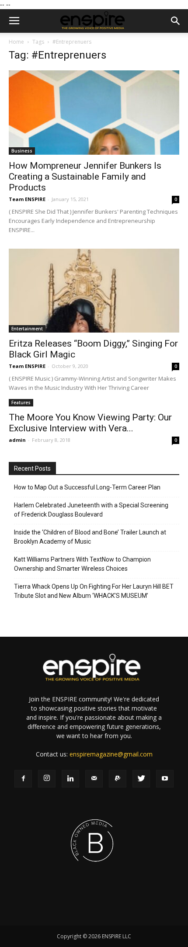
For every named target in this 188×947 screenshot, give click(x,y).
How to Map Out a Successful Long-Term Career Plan (87, 487)
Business (21, 151)
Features (21, 402)
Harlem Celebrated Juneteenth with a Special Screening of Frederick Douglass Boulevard (91, 510)
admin (17, 440)
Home (16, 41)
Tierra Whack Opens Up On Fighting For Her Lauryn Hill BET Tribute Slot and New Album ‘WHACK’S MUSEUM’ (94, 591)
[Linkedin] (70, 778)
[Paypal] (117, 778)
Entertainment (27, 329)
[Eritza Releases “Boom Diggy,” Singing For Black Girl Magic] (94, 291)
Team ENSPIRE (27, 199)
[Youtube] (165, 778)
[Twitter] (141, 778)
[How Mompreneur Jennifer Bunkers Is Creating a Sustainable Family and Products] (94, 112)
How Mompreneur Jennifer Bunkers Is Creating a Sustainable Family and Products (85, 176)
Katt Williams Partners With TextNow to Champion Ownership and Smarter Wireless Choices (82, 564)
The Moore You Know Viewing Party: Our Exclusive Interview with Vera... (90, 423)
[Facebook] (23, 778)
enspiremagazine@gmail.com (111, 754)
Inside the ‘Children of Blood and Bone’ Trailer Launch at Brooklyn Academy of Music (90, 537)
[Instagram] (47, 778)
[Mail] (94, 778)
